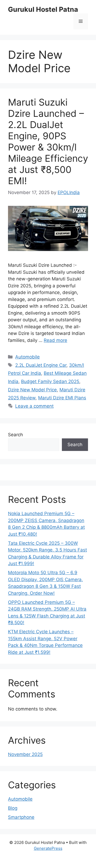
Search (15, 434)
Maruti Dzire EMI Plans (62, 397)
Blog (12, 808)
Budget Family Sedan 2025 (50, 381)
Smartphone (21, 817)
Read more (55, 340)
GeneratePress (48, 848)
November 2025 (25, 754)
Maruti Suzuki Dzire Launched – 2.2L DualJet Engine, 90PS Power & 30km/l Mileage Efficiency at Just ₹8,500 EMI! (48, 141)
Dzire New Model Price (32, 389)
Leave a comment (34, 406)
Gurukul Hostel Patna (43, 9)
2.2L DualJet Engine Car (40, 365)
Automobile (27, 357)
